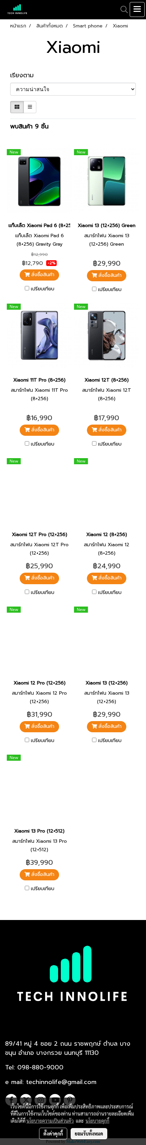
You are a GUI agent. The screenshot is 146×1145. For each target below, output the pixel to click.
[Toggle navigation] (137, 9)
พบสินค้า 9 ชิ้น (29, 126)
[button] (122, 9)
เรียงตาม (25, 75)
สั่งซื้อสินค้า (42, 274)
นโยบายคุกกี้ (97, 1121)
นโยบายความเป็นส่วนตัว (50, 1121)
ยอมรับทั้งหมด (89, 1133)
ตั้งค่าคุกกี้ (53, 1133)
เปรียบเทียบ (42, 289)
